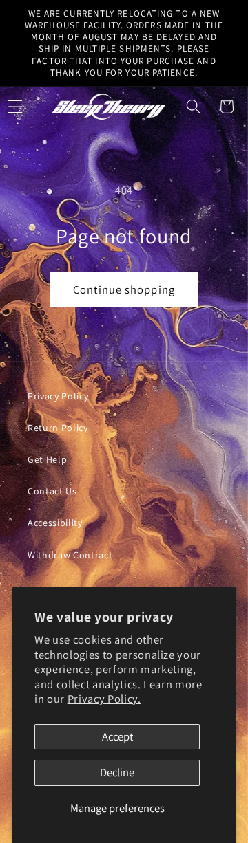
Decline (117, 772)
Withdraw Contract (70, 555)
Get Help (47, 459)
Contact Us (52, 491)
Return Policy (58, 428)
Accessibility (55, 522)
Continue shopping (124, 289)
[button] (193, 106)
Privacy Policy (58, 396)
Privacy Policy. (104, 698)
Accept (117, 736)
